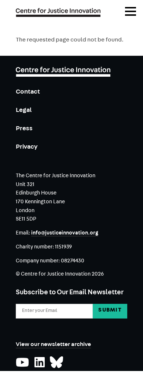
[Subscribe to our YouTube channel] (22, 365)
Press (24, 129)
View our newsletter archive (53, 345)
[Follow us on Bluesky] (56, 365)
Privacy (26, 147)
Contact (28, 92)
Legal (24, 111)
